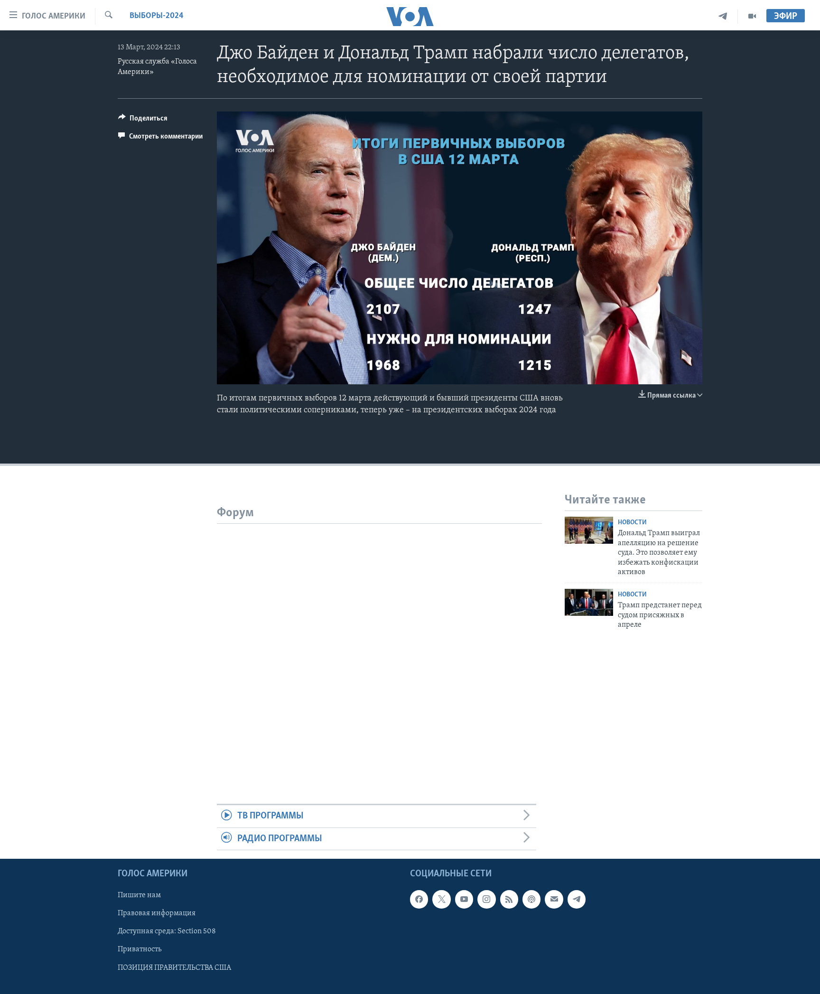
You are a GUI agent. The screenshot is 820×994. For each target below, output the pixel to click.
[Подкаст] (531, 899)
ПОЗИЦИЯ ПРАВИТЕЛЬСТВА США (174, 968)
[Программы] (752, 16)
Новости (632, 522)
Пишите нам (139, 895)
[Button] (143, 120)
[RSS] (509, 899)
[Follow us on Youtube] (464, 899)
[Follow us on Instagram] (486, 899)
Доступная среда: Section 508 (167, 931)
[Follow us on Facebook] (419, 899)
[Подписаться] (554, 899)
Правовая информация (157, 913)
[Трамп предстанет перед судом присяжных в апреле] (589, 602)
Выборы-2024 (157, 16)
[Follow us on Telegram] (577, 899)
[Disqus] (379, 642)
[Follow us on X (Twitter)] (441, 899)
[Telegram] (723, 16)
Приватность (139, 950)
